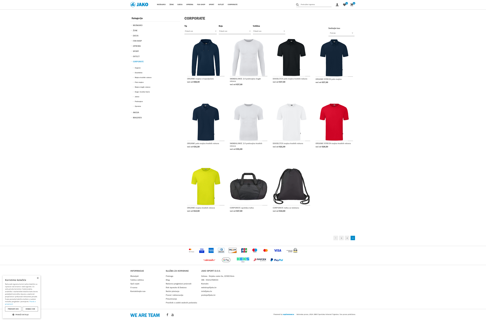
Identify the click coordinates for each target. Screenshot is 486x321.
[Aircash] (209, 263)
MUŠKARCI (137, 25)
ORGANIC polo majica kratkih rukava (203, 143)
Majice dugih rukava (142, 87)
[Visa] (278, 254)
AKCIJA (136, 112)
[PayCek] (260, 263)
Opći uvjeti (134, 283)
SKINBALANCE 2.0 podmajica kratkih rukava (246, 144)
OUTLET (136, 56)
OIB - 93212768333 (209, 280)
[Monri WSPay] (292, 254)
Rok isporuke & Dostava (176, 287)
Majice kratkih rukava (143, 77)
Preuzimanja (171, 299)
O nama (133, 287)
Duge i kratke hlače (142, 92)
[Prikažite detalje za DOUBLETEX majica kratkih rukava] (291, 122)
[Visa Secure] (202, 254)
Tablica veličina (137, 280)
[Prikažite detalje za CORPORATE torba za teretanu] (291, 186)
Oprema (138, 106)
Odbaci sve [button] (30, 309)
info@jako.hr (206, 291)
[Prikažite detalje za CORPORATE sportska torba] (248, 186)
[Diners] (221, 254)
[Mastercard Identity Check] (191, 254)
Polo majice (139, 82)
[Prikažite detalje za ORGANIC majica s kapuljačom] (206, 57)
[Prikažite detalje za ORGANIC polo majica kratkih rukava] (206, 122)
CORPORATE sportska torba (242, 208)
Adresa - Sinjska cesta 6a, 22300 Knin (217, 276)
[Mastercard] (266, 254)
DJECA (135, 35)
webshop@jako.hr (208, 287)
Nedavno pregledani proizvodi (178, 283)
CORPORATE (138, 61)
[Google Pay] (226, 263)
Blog (168, 280)
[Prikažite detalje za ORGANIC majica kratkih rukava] (206, 186)
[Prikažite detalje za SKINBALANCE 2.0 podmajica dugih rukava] (248, 57)
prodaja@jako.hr (208, 295)
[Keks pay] (243, 263)
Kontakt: (205, 283)
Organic (138, 68)
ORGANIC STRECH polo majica (329, 79)
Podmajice (139, 101)
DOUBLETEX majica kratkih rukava (288, 143)
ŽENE (135, 30)
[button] (21, 314)
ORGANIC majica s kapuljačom (200, 79)
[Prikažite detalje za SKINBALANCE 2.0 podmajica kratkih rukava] (248, 122)
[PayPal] (277, 263)
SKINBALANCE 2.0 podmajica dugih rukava (245, 80)
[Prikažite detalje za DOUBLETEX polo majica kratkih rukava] (291, 57)
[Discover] (233, 254)
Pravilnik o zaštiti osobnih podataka (181, 302)
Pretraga (169, 276)
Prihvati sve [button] (13, 309)
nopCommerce (288, 314)
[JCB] (244, 254)
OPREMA (137, 46)
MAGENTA (137, 117)
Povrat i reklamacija (174, 295)
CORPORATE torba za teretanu (286, 208)
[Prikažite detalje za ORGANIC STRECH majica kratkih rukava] (334, 122)
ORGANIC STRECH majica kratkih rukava (333, 143)
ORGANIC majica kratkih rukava (201, 208)
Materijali (134, 276)
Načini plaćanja (172, 291)
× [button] (38, 278)
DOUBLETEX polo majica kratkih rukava (290, 79)
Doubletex (138, 72)
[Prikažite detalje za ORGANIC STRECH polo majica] (334, 58)
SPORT (136, 51)
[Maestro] (255, 254)
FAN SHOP (137, 41)
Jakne (137, 96)
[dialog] (21, 296)
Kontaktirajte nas (137, 291)
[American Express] (211, 254)
